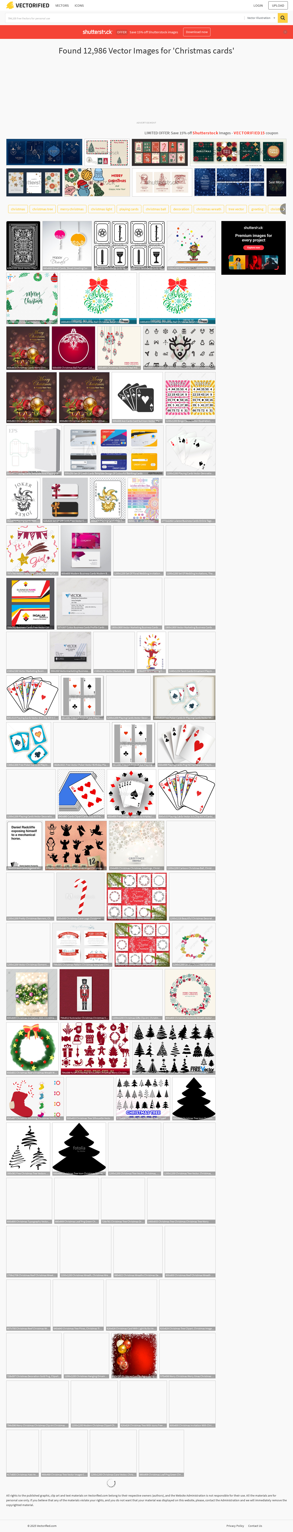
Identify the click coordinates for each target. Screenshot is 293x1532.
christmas (18, 209)
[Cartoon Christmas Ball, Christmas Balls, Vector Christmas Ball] (191, 845)
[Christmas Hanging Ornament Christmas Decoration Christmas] (86, 1355)
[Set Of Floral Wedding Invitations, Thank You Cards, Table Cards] (138, 550)
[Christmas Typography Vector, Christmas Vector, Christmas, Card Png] (29, 1201)
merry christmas (72, 209)
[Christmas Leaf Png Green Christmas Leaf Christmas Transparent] (76, 1201)
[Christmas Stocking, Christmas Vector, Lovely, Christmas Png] (35, 1098)
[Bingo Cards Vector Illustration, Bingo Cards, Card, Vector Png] (190, 397)
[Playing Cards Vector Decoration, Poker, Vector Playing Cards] (190, 450)
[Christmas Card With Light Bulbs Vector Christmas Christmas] (131, 1305)
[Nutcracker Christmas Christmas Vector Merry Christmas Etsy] (84, 994)
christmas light (101, 209)
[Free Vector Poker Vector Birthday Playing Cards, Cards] (81, 744)
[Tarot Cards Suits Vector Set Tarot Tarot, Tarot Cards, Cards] (111, 245)
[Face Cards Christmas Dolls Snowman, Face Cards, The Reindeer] (191, 245)
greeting (257, 209)
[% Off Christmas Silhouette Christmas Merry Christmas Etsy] (95, 1048)
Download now (197, 32)
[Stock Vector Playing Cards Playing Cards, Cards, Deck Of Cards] (23, 245)
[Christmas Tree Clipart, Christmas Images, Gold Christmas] (187, 1305)
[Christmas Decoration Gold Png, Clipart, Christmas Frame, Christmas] (33, 1355)
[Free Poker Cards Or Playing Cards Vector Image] (184, 698)
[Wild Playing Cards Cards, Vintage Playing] (151, 652)
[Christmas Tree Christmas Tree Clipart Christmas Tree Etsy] (143, 1098)
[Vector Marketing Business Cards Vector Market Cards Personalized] (136, 603)
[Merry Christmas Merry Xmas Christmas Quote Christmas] (187, 1355)
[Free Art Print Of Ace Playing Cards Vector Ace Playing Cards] (82, 698)
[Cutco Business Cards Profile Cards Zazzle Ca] (82, 603)
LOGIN (258, 5)
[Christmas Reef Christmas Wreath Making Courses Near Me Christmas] (32, 1048)
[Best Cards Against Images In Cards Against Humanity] (24, 845)
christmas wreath (208, 209)
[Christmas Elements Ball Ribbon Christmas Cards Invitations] (119, 348)
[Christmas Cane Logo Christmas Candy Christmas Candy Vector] (80, 896)
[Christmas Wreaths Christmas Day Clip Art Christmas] (138, 1251)
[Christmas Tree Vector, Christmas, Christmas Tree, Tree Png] (134, 1149)
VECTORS (62, 5)
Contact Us (255, 1526)
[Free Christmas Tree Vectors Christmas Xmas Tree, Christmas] (28, 1149)
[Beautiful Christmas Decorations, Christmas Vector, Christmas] (192, 896)
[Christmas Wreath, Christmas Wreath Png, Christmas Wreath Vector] (85, 1251)
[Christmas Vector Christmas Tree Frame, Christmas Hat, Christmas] (31, 298)
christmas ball (156, 209)
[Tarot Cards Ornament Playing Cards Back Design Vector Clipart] (191, 652)
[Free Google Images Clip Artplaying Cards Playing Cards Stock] (131, 793)
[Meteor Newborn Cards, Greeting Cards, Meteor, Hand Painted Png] (32, 550)
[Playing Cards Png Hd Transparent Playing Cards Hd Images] (186, 744)
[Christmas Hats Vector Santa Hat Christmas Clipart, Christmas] (22, 1453)
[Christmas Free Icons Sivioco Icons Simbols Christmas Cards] (179, 348)
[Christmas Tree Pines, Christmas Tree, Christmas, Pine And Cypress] (78, 1305)
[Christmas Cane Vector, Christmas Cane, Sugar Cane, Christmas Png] (113, 1453)
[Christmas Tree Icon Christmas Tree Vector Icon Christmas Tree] (193, 1098)
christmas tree (42, 209)
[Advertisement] (146, 90)
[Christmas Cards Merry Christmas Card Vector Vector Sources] (27, 348)
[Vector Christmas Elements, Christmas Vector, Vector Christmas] (28, 945)
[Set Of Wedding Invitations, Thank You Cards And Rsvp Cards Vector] (190, 550)
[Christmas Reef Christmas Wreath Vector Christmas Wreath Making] (31, 1251)
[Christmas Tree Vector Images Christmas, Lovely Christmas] (64, 1453)
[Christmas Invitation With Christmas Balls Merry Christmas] (31, 994)
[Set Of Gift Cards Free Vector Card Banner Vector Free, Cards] (65, 500)
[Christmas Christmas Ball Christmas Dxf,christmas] (98, 298)
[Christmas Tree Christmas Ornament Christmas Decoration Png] (123, 1201)
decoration (181, 209)
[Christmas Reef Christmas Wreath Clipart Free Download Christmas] (190, 1251)
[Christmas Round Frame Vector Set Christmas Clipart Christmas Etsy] (137, 896)
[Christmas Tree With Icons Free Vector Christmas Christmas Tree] (143, 1404)
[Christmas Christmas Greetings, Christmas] (136, 845)
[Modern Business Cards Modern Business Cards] (86, 550)
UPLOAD (278, 5)
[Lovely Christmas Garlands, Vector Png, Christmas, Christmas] (193, 945)
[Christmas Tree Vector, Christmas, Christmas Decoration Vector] (189, 1149)
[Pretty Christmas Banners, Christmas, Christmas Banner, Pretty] (30, 896)
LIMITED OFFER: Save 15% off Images (188, 133)
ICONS (79, 5)
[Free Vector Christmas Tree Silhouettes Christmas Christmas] (173, 1048)
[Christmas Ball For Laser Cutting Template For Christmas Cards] (73, 348)
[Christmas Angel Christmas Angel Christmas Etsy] (76, 845)
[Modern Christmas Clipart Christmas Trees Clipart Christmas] (94, 1404)
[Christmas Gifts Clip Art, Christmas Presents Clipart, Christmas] (137, 994)
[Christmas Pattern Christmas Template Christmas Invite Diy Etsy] (82, 945)
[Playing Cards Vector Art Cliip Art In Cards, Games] (32, 698)
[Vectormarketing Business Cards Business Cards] (70, 652)
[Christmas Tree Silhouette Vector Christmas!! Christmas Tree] (90, 1098)
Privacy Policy (235, 1526)
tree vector (236, 209)
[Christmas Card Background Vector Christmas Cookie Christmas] (134, 1355)
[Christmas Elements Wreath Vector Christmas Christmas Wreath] (190, 994)
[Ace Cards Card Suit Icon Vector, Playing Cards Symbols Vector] (137, 397)
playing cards (129, 209)
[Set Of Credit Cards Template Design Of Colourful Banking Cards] (113, 450)
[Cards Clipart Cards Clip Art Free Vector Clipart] (81, 793)
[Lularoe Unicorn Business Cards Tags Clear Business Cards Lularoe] (143, 500)
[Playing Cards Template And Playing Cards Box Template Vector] (34, 450)
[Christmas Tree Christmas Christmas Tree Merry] (181, 1201)
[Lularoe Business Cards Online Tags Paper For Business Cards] (188, 500)
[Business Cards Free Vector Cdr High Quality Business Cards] (30, 603)
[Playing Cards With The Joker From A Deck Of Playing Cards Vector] (23, 500)
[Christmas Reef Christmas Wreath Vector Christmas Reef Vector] (28, 1305)
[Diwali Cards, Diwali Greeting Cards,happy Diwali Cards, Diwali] (67, 245)
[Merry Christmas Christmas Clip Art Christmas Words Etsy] (37, 1404)
